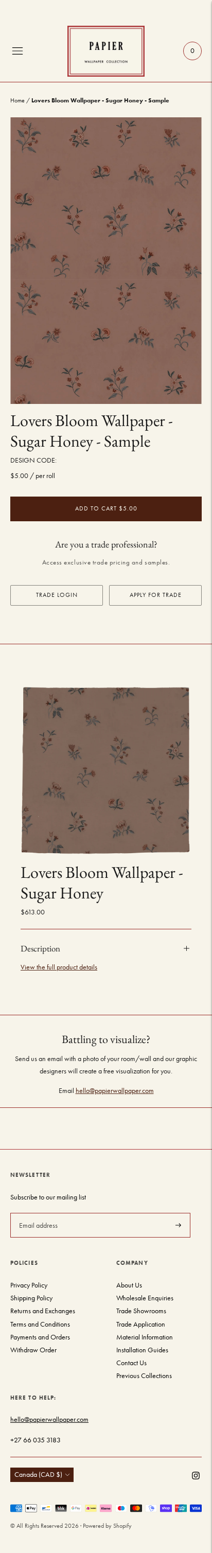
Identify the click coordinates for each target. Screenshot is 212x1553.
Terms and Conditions (40, 1324)
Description (40, 948)
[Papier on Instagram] (196, 1477)
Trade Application (140, 1324)
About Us (129, 1285)
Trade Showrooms (141, 1311)
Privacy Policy (28, 1285)
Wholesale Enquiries (144, 1298)
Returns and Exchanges (42, 1311)
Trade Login (57, 594)
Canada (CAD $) (38, 1474)
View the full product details (59, 967)
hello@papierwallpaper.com (115, 1090)
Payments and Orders (40, 1337)
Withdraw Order (33, 1350)
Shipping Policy (31, 1298)
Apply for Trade (156, 594)
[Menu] (17, 51)
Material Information (144, 1337)
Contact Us (131, 1362)
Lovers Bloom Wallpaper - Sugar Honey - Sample (91, 431)
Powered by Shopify (107, 1525)
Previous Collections (144, 1375)
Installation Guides (142, 1350)
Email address (37, 1212)
